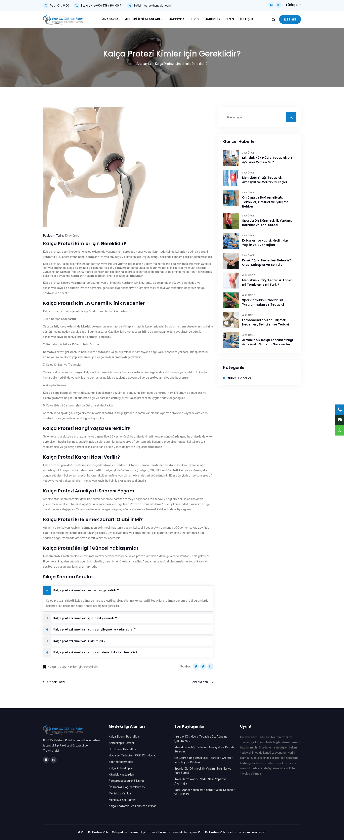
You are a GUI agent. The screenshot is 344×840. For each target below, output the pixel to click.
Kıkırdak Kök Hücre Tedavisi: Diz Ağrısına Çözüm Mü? (267, 160)
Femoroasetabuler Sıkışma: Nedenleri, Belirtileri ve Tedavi (265, 322)
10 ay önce (72, 235)
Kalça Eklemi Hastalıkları (125, 736)
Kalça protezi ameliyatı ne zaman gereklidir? (86, 590)
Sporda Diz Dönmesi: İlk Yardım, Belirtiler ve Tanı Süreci (267, 222)
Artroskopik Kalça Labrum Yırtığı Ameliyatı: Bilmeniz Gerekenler (267, 342)
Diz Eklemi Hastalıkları (123, 749)
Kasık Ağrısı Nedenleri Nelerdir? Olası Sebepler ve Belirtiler (266, 262)
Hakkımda (177, 19)
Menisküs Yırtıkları (120, 793)
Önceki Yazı (55, 682)
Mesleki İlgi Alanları (142, 19)
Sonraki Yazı (200, 682)
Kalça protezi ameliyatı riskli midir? (79, 641)
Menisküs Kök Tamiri (122, 800)
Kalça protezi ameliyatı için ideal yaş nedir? (85, 618)
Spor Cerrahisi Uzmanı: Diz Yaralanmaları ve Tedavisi (263, 302)
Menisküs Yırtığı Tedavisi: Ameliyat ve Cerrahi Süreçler (264, 179)
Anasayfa (110, 19)
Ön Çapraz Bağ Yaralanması (127, 787)
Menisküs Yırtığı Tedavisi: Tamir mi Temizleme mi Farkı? (267, 282)
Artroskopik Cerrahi (121, 743)
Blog (195, 19)
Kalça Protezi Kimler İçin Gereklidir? (73, 667)
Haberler (212, 19)
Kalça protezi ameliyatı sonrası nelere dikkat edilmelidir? (95, 652)
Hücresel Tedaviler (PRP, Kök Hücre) (132, 755)
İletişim (246, 19)
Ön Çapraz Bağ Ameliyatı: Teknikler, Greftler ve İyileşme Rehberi (265, 202)
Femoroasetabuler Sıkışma (126, 781)
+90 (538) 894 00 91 (108, 5)
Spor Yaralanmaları (121, 762)
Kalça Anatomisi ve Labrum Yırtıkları (132, 806)
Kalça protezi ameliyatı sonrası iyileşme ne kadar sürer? (94, 629)
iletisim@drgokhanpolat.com (152, 5)
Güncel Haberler (239, 378)
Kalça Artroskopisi (121, 768)
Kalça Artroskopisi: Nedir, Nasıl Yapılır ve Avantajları (266, 242)
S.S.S (230, 19)
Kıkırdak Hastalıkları (121, 774)
